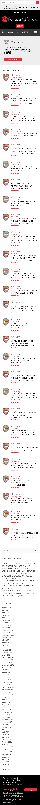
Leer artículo (13, 59)
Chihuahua (17, 42)
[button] (35, 32)
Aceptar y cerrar (30, 790)
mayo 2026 (6, 773)
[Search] (37, 2)
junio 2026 (6, 771)
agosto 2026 (6, 766)
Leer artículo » (15, 88)
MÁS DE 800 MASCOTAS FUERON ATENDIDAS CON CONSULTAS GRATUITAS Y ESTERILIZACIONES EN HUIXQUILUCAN (20, 741)
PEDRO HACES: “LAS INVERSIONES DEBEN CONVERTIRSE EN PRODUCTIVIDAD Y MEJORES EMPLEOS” (18, 724)
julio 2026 (5, 768)
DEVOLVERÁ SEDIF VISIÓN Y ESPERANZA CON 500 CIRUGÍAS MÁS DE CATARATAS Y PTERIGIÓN (18, 751)
